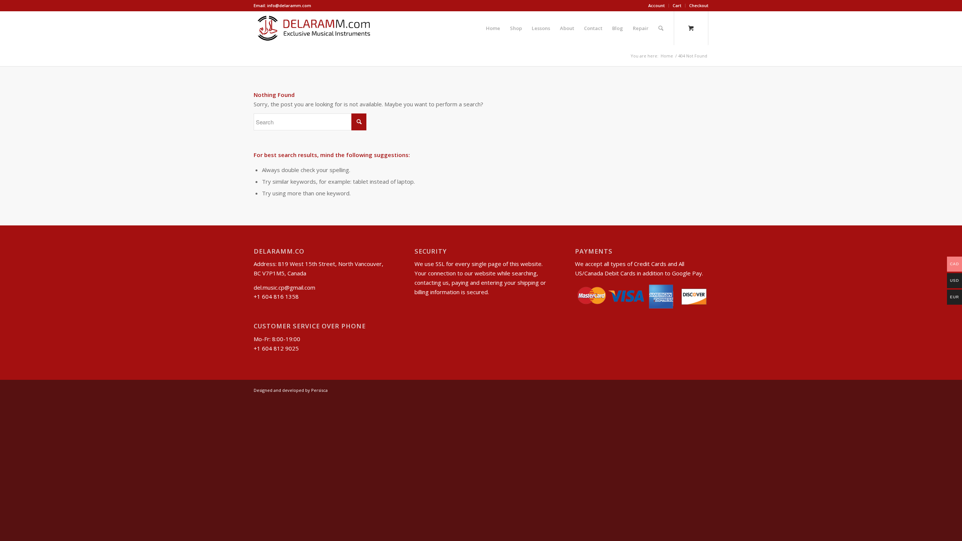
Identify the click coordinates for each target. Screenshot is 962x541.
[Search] (660, 28)
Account (656, 5)
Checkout (698, 5)
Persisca (319, 390)
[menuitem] (656, 6)
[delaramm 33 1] (314, 28)
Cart (677, 5)
